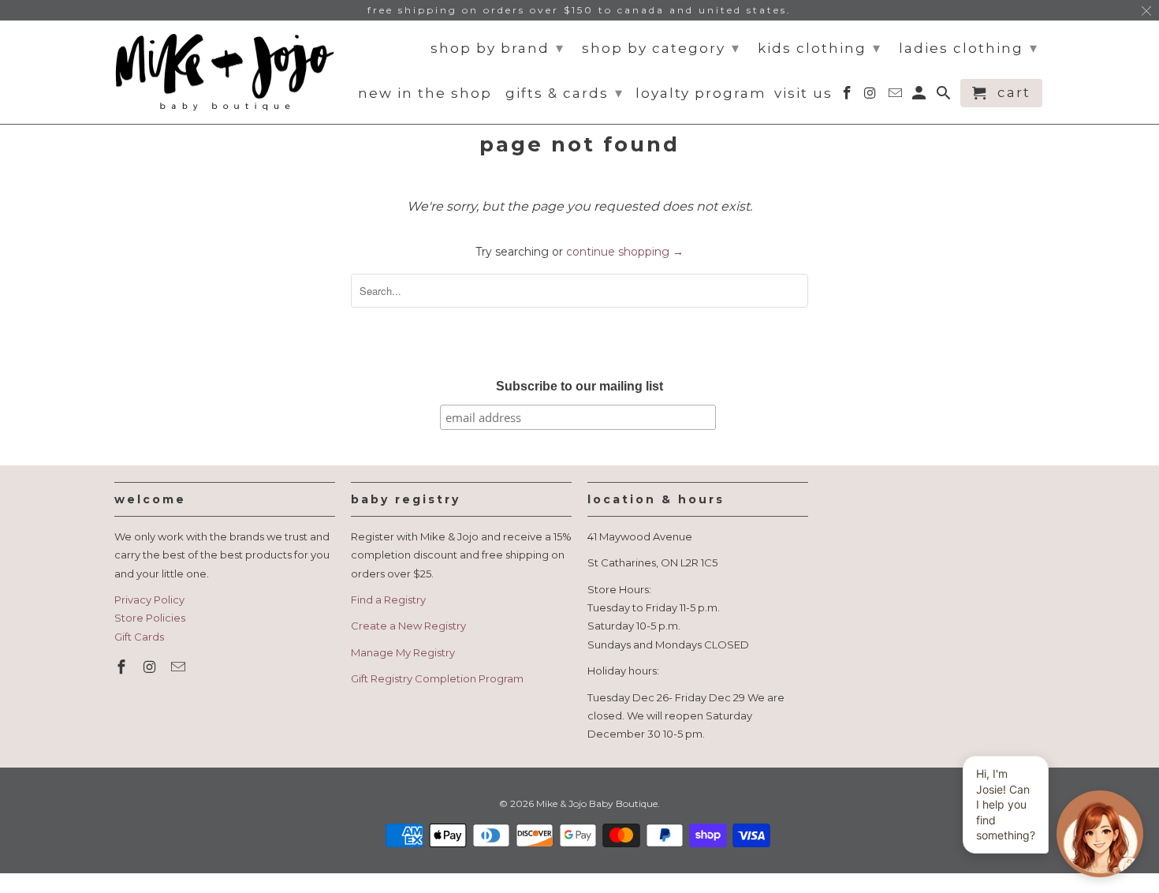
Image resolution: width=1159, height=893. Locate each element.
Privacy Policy (149, 599)
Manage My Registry (403, 652)
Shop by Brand (497, 48)
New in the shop (425, 93)
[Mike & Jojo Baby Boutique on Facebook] (123, 667)
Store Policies (149, 617)
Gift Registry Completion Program (437, 678)
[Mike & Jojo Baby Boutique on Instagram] (151, 667)
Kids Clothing (819, 48)
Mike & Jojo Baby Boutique (597, 803)
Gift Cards (139, 636)
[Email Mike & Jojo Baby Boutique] (179, 667)
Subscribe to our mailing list (579, 386)
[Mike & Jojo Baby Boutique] (224, 72)
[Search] (945, 96)
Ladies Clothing (968, 48)
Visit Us (803, 93)
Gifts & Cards (564, 93)
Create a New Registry (408, 625)
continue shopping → (625, 252)
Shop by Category (661, 48)
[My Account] (920, 96)
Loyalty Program (700, 93)
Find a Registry (388, 599)
